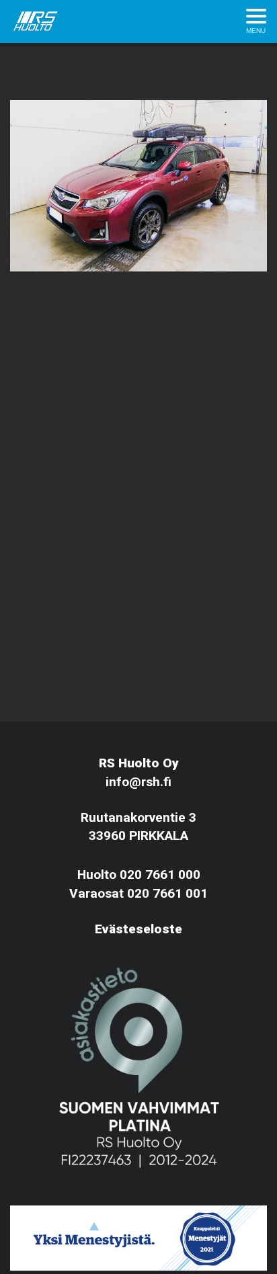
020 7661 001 (167, 893)
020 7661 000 (160, 874)
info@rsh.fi (138, 782)
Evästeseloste (138, 929)
